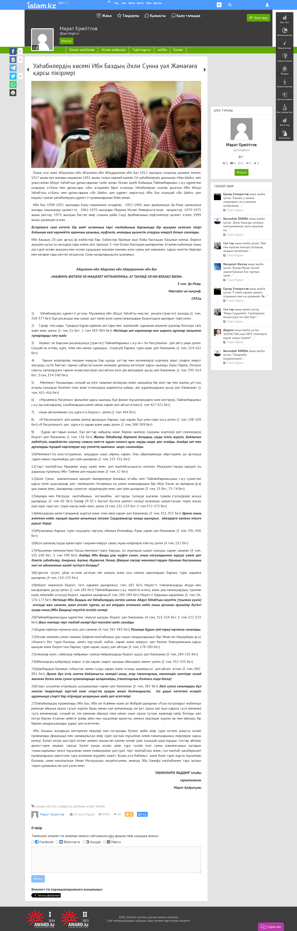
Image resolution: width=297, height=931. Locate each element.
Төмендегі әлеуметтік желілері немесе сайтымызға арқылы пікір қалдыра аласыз (95, 836)
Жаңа (107, 15)
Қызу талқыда (188, 15)
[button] (142, 814)
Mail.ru (116, 842)
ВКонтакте (72, 842)
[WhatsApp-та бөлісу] (13, 84)
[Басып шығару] (13, 92)
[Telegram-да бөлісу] (13, 67)
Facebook (46, 842)
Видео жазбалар (82, 49)
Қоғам (178, 49)
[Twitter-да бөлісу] (13, 76)
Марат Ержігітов (52, 814)
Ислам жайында (113, 49)
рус (66, 2)
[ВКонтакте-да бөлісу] (13, 59)
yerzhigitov (242, 150)
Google (95, 842)
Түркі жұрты (141, 49)
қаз (60, 2)
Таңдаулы (130, 15)
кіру (111, 836)
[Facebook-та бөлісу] (13, 51)
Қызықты (158, 15)
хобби (162, 49)
